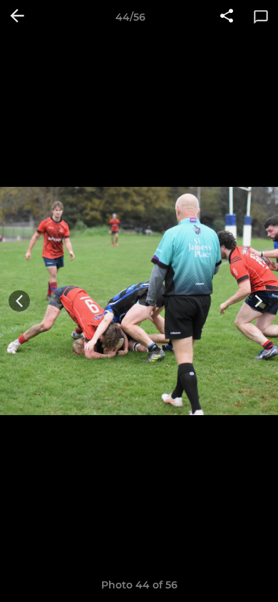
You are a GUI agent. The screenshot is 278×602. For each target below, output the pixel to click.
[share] (226, 17)
